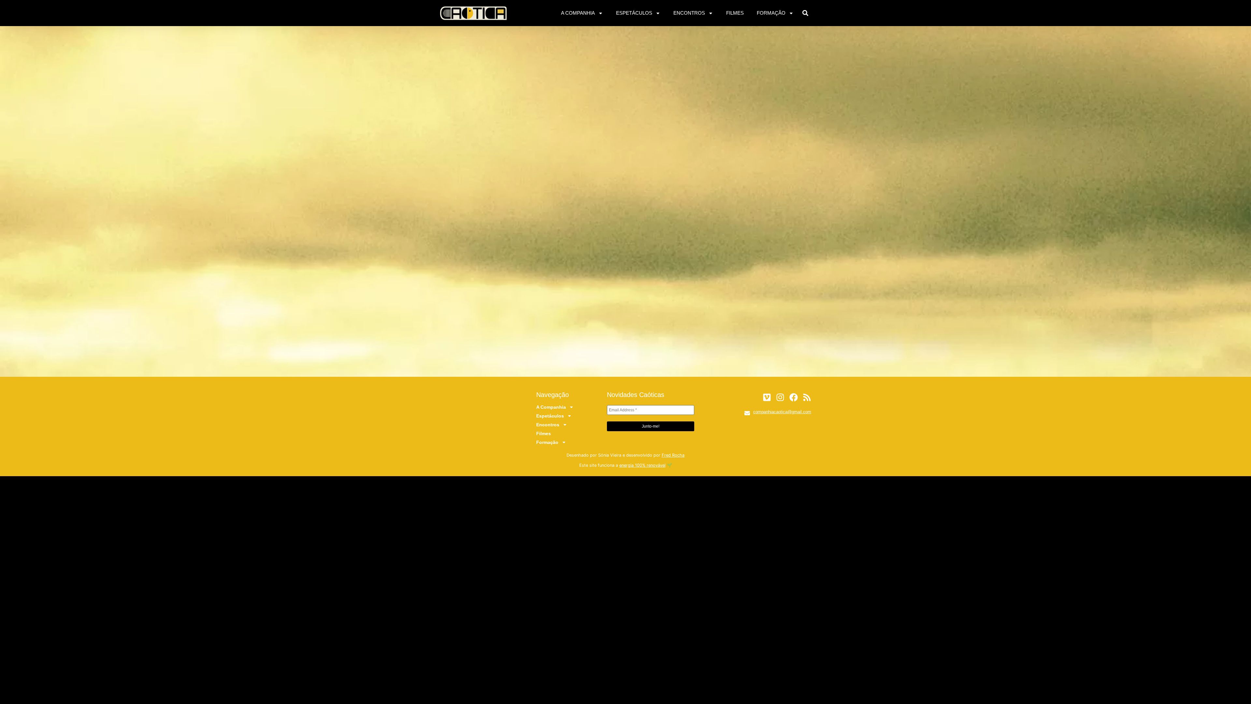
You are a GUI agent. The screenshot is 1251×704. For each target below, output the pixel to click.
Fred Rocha (673, 455)
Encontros (689, 13)
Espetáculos (634, 13)
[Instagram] (780, 397)
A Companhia (578, 13)
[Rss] (807, 397)
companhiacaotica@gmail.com (782, 412)
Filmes (735, 13)
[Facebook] (793, 397)
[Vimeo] (767, 397)
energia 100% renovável (642, 465)
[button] (805, 13)
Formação (771, 13)
